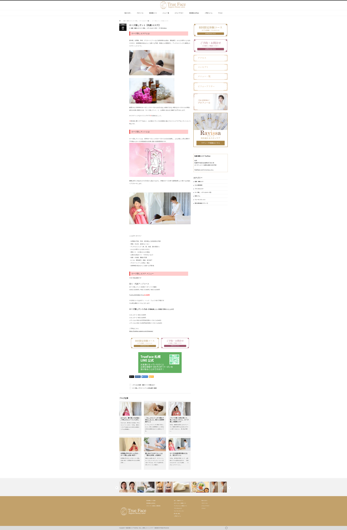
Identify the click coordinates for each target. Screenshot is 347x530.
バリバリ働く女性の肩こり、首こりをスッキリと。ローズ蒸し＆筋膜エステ (179, 419)
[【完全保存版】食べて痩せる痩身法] (182, 487)
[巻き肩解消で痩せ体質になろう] (200, 487)
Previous (116, 487)
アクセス (220, 13)
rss (226, 528)
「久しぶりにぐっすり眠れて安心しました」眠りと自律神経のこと (154, 419)
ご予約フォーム (208, 13)
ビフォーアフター (179, 13)
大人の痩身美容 (198, 185)
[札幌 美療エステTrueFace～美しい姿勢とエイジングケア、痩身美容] (173, 8)
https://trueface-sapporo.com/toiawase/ (141, 331)
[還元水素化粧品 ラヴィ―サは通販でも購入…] (128, 487)
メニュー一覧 (165, 13)
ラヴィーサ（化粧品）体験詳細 (153, 505)
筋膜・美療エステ (135, 28)
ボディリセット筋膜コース (180, 503)
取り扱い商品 (177, 513)
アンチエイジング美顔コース (180, 505)
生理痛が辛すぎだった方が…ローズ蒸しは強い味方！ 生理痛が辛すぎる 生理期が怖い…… (130, 460)
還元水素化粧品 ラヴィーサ (201, 203)
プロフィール (140, 13)
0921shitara (163, 28)
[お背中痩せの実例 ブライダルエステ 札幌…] (146, 487)
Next (229, 487)
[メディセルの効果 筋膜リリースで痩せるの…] (218, 487)
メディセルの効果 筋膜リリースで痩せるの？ (143, 384)
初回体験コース (153, 13)
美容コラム (197, 196)
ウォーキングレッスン (200, 199)
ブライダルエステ (199, 188)
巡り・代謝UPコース (178, 500)
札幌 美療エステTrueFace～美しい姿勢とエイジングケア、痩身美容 (142, 528)
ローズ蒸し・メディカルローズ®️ (148, 28)
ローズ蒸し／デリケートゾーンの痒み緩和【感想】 (144, 388)
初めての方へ (128, 13)
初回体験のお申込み (194, 13)
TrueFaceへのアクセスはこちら (204, 170)
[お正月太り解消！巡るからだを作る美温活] (164, 487)
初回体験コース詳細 (150, 500)
